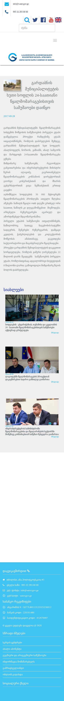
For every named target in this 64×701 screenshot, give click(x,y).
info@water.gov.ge (21, 4)
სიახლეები (14, 289)
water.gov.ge (26, 595)
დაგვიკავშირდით (15, 571)
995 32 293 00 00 (20, 12)
